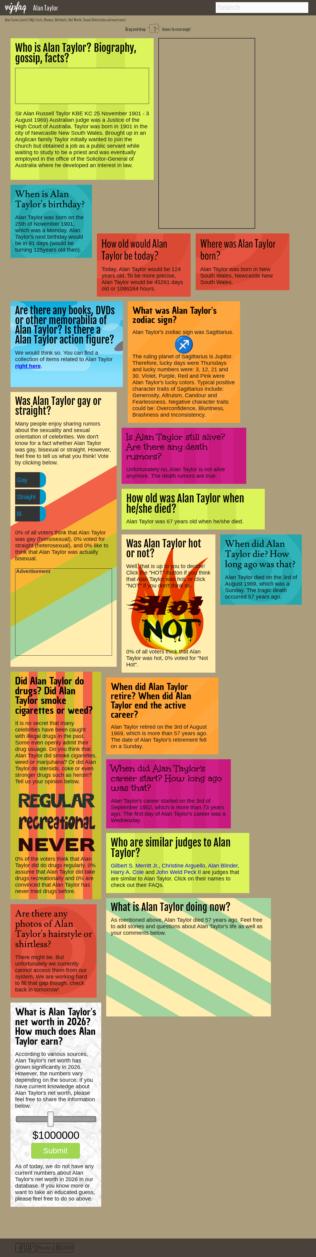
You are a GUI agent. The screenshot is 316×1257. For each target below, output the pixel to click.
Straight (26, 496)
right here (28, 366)
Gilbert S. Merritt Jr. (135, 866)
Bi (19, 513)
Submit (55, 1150)
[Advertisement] (206, 132)
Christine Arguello (183, 866)
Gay (22, 479)
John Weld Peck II (178, 872)
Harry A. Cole (127, 872)
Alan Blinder (223, 866)
